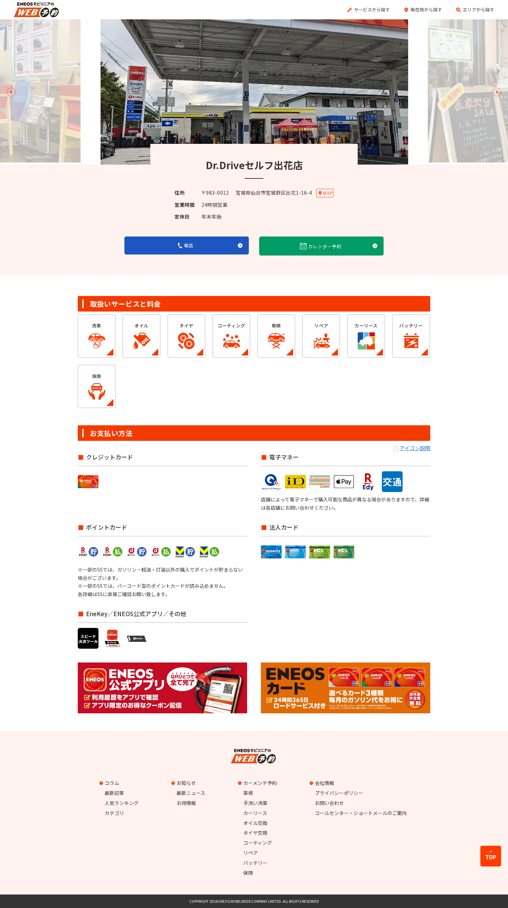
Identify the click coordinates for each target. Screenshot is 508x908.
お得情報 (186, 802)
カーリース (255, 812)
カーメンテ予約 (260, 782)
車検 (248, 792)
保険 (248, 872)
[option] (254, 92)
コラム (112, 782)
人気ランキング (122, 802)
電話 (188, 245)
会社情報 (324, 782)
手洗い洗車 (255, 802)
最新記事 (114, 792)
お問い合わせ (329, 802)
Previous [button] (11, 92)
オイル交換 (255, 822)
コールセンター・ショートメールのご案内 (361, 812)
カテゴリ (114, 812)
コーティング (257, 842)
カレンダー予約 (324, 246)
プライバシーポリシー (339, 792)
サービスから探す (372, 9)
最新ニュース (191, 792)
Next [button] (496, 92)
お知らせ (186, 782)
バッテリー (255, 862)
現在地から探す (426, 9)
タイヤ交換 (255, 832)
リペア (250, 852)
